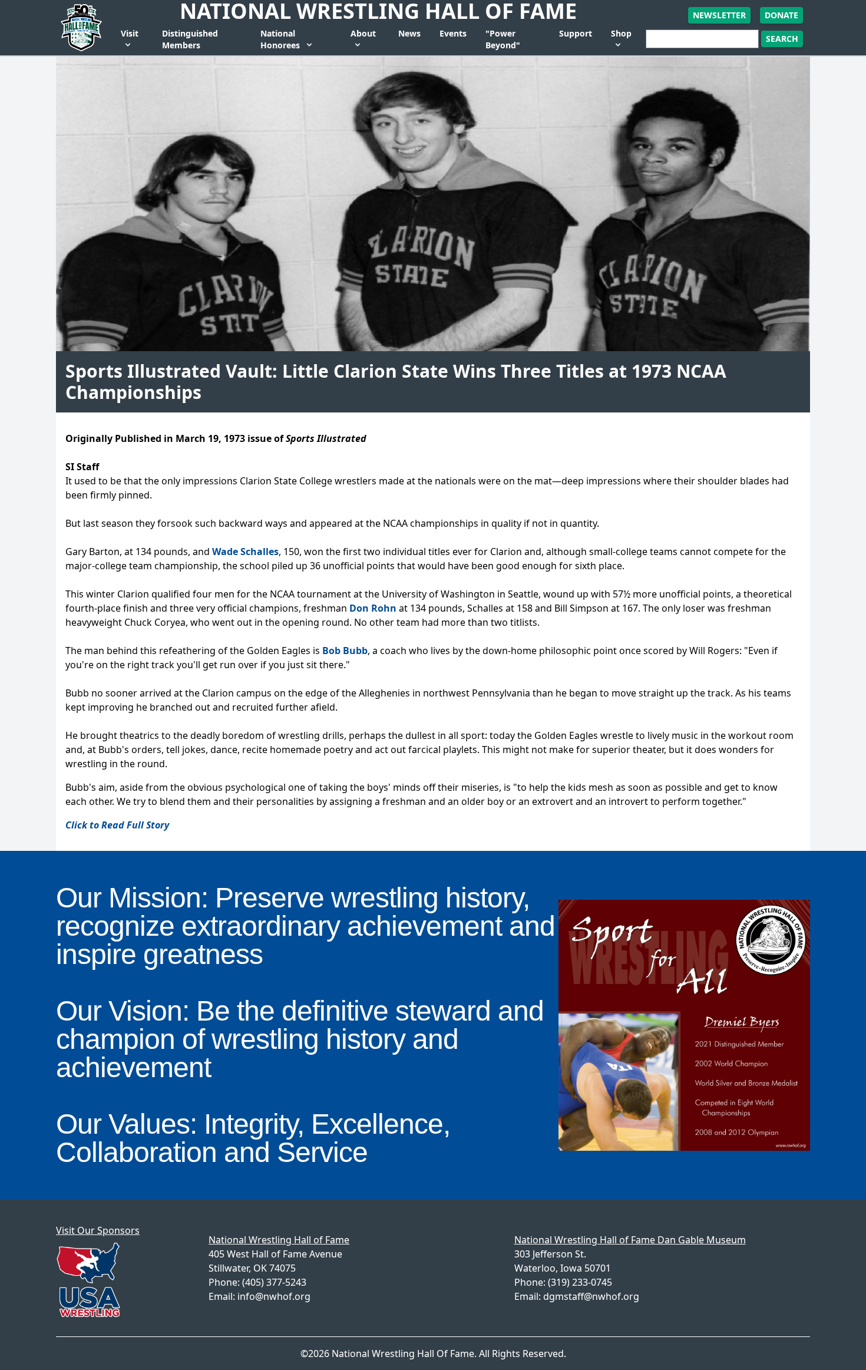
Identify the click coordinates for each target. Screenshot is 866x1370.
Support (575, 33)
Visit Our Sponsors (98, 1230)
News (409, 33)
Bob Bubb (345, 650)
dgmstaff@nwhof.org (591, 1296)
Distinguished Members (190, 39)
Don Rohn (372, 608)
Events (453, 33)
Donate (781, 15)
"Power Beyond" (502, 39)
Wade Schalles (245, 551)
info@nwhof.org (273, 1296)
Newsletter (719, 15)
